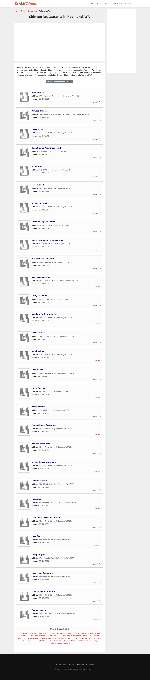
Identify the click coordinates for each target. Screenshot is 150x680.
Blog (99, 3)
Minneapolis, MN (68, 638)
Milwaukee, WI (65, 643)
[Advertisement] (59, 42)
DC (29, 638)
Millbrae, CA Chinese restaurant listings (33, 636)
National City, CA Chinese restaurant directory (65, 636)
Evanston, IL (35, 638)
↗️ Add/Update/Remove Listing (59, 81)
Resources (130, 3)
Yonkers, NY (21, 641)
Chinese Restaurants (113, 3)
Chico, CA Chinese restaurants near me (87, 633)
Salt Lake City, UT (85, 641)
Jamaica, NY (96, 638)
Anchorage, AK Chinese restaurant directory (32, 633)
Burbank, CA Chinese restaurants (60, 633)
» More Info (96, 102)
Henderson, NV (84, 638)
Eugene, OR (31, 641)
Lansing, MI (56, 638)
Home (92, 3)
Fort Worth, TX (73, 641)
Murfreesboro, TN (60, 641)
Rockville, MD (46, 638)
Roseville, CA (86, 636)
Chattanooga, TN (46, 641)
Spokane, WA (54, 643)
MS (77, 638)
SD (38, 641)
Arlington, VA (97, 641)
